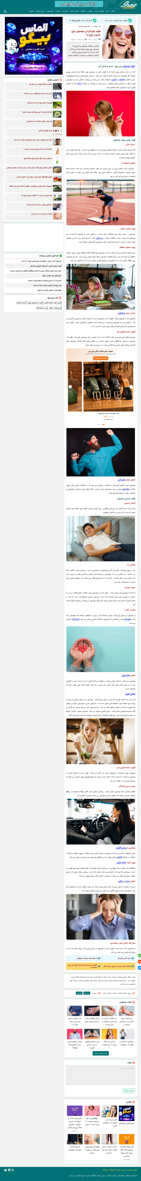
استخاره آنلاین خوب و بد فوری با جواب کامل (117, 966)
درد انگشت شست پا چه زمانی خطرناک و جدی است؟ (109, 1021)
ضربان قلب (75, 619)
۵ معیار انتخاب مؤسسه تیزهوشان (87, 958)
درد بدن (86, 993)
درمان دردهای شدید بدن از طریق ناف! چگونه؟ (75, 1044)
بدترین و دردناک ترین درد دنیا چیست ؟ (109, 1044)
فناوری (31, 11)
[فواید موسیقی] (100, 113)
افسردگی (121, 479)
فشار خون (126, 675)
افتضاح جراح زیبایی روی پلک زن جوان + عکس (92, 1149)
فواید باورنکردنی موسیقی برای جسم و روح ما (85, 33)
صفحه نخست (132, 1170)
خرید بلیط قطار (41, 308)
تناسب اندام (74, 11)
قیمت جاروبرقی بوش (35, 302)
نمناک (113, 11)
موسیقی (79, 993)
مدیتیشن (121, 313)
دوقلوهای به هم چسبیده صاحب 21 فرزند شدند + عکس (92, 1121)
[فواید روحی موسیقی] (100, 202)
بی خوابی (99, 238)
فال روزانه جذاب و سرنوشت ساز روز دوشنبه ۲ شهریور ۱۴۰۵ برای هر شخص (75, 1123)
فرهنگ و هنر (99, 11)
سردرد (127, 881)
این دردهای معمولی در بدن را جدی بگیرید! (92, 1044)
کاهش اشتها (130, 694)
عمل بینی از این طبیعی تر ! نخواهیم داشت (110, 1122)
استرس (114, 79)
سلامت (57, 11)
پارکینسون (125, 489)
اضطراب (122, 79)
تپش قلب (127, 619)
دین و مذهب (40, 11)
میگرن (120, 881)
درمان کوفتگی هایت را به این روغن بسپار (92, 1020)
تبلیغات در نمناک (108, 1170)
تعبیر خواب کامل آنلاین (52, 302)
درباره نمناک (120, 1170)
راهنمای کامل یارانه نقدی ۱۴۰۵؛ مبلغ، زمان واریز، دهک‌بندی (82, 966)
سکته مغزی (121, 862)
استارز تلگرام (21, 302)
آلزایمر (119, 857)
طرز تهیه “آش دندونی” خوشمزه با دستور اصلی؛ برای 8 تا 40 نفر (41, 261)
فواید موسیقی (129, 66)
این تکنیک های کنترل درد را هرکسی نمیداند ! (127, 1021)
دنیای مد (65, 11)
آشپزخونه (50, 11)
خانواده (83, 11)
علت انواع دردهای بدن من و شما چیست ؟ (74, 1021)
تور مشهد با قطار (55, 308)
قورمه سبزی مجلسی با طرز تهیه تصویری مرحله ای (45, 266)
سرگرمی (90, 11)
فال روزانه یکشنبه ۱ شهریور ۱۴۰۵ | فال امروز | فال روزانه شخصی (126, 1151)
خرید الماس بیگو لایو (124, 958)
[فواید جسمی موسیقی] (100, 287)
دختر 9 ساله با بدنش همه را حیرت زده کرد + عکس (109, 1149)
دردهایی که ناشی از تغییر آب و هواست (127, 1043)
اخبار (107, 11)
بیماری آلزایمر (121, 847)
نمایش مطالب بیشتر (100, 1053)
